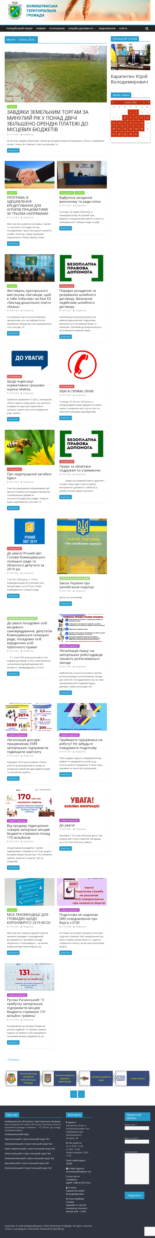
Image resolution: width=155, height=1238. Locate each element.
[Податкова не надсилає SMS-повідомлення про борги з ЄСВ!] (82, 880)
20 (113, 128)
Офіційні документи (80, 28)
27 (113, 134)
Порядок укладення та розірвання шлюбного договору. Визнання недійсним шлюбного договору (77, 298)
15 (125, 123)
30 (130, 134)
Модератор (28, 134)
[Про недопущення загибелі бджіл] (29, 431)
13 (113, 123)
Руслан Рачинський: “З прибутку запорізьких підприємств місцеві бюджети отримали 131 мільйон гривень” (26, 1007)
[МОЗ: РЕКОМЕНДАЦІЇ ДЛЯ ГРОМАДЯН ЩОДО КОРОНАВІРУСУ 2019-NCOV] (29, 880)
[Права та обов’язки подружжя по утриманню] (82, 431)
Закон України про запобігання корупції (76, 585)
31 (136, 134)
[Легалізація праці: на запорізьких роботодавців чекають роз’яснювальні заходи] (82, 616)
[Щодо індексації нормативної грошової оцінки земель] (30, 349)
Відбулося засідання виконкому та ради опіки (80, 199)
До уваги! (67, 825)
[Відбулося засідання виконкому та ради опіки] (82, 162)
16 (130, 123)
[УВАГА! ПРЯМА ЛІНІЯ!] (82, 349)
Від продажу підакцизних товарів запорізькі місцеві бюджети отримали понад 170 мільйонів (28, 831)
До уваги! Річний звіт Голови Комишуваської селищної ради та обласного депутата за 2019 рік (26, 561)
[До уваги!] (82, 790)
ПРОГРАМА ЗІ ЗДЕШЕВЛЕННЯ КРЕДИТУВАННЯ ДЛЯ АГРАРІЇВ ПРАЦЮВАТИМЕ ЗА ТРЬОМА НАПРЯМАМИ (27, 205)
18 (141, 123)
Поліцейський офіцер (20, 28)
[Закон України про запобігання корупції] (82, 520)
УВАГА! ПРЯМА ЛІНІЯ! (76, 391)
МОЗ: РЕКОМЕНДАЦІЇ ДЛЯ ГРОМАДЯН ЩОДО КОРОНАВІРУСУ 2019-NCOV (28, 918)
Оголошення (57, 28)
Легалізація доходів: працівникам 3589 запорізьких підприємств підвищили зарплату (27, 745)
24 (136, 128)
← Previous (12, 1059)
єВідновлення (107, 28)
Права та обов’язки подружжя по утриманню (80, 468)
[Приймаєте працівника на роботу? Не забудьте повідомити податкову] (82, 705)
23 (130, 128)
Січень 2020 (130, 102)
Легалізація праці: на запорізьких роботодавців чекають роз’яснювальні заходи (81, 656)
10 (136, 117)
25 (141, 128)
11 (141, 117)
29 (125, 134)
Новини (41, 28)
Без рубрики (66, 193)
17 (136, 123)
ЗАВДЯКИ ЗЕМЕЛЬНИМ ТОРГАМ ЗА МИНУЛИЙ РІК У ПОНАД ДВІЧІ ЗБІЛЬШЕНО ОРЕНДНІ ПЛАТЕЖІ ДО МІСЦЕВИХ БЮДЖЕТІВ (47, 121)
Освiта (123, 28)
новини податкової (69, 646)
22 (125, 128)
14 (119, 123)
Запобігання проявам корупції (74, 578)
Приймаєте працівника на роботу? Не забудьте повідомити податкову (80, 743)
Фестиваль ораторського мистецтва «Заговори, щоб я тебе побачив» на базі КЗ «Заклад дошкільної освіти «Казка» (29, 298)
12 (147, 117)
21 (119, 128)
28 (119, 134)
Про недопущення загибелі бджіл (29, 476)
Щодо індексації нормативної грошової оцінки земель (26, 385)
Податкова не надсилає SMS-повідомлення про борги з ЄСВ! (78, 918)
